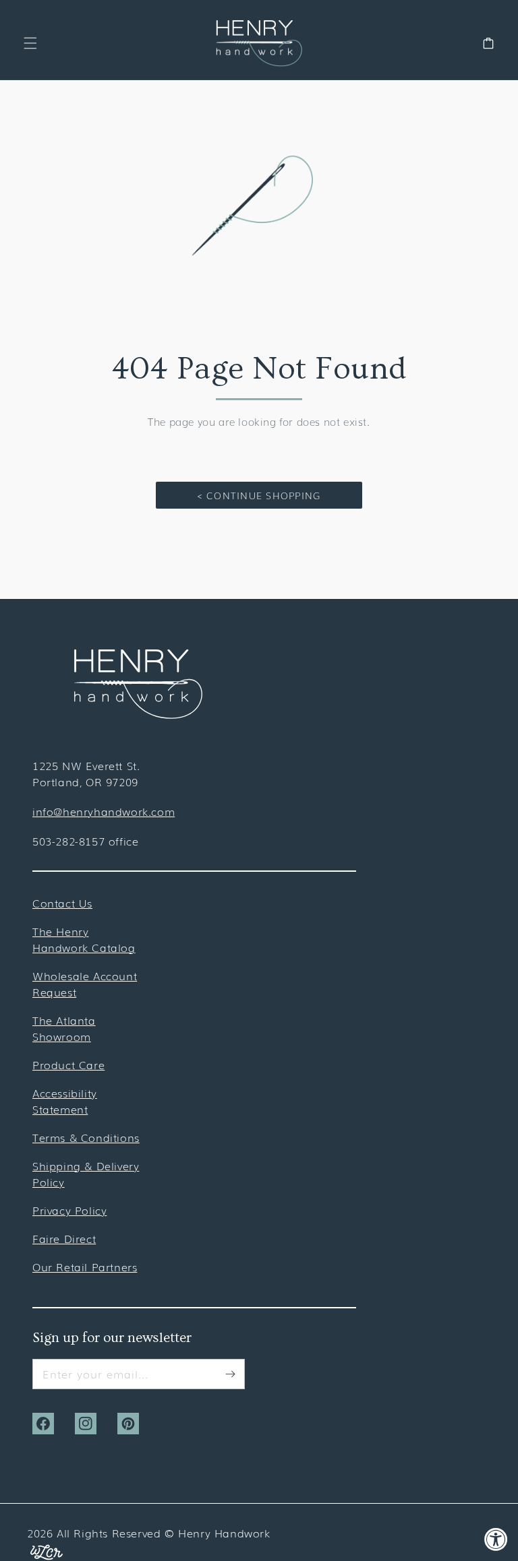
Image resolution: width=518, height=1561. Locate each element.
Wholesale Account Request (84, 983)
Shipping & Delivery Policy (85, 1173)
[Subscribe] (230, 1374)
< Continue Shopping (259, 495)
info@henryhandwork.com (103, 811)
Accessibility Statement (64, 1101)
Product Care (68, 1064)
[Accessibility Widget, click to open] (496, 1539)
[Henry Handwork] (138, 714)
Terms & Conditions (86, 1137)
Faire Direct (64, 1238)
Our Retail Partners (84, 1267)
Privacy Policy (69, 1210)
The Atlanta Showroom (64, 1028)
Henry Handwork (224, 1533)
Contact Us (62, 903)
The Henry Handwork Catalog (84, 939)
